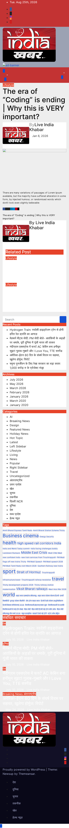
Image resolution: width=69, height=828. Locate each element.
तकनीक (14, 497)
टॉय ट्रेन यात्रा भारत (33, 601)
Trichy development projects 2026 (18, 585)
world (9, 594)
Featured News (20, 429)
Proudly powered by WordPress (24, 769)
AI (11, 416)
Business (12, 535)
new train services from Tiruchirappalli (38, 557)
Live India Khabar (41, 127)
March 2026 (18, 388)
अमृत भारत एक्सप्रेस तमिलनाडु (26, 596)
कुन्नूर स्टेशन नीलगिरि (17, 601)
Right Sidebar (19, 467)
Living (14, 455)
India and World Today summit (16, 548)
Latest (14, 442)
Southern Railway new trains (50, 566)
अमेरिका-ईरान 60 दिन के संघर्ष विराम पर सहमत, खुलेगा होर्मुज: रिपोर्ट (33, 701)
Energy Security (47, 536)
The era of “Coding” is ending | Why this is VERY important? (31, 267)
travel (58, 578)
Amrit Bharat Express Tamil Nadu (17, 530)
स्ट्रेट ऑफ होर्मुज (53, 613)
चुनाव (12, 493)
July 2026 (16, 379)
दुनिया (13, 505)
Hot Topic (16, 438)
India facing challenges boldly (44, 548)
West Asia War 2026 (57, 589)
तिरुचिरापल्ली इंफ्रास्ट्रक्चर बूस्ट (36, 605)
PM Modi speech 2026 (53, 562)
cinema (31, 535)
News (13, 459)
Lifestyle (8, 85)
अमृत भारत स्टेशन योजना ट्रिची (48, 596)
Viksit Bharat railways (32, 589)
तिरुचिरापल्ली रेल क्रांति (56, 605)
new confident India (11, 557)
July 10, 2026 (15, 639)
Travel (14, 471)
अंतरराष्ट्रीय (16, 480)
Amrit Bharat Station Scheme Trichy (49, 530)
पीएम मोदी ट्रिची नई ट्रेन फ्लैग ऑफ (43, 609)
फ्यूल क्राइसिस (26, 613)
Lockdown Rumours (11, 553)
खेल (12, 488)
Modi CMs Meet (55, 553)
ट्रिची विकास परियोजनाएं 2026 (13, 605)
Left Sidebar (18, 446)
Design (14, 425)
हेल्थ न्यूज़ (15, 518)
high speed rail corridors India (39, 543)
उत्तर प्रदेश (15, 484)
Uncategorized (20, 476)
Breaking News (20, 421)
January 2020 (19, 405)
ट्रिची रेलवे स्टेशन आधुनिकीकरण (52, 601)
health (9, 542)
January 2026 (19, 396)
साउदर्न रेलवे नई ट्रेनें (39, 613)
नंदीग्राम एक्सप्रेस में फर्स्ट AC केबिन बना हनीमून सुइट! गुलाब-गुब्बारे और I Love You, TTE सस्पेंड (34, 678)
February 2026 (19, 392)
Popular (15, 463)
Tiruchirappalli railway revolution (36, 580)
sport (9, 571)
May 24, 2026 (15, 709)
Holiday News (19, 433)
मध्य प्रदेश (15, 514)
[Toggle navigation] (8, 72)
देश (11, 510)
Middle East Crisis (34, 552)
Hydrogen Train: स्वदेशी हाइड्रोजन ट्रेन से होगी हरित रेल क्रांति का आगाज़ (33, 631)
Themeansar (27, 773)
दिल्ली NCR (16, 501)
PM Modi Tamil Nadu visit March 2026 (20, 566)
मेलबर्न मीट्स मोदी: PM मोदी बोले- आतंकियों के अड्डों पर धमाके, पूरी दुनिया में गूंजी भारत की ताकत (34, 653)
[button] (5, 75)
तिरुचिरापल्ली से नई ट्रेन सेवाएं (13, 609)
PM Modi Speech (34, 562)
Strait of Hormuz (29, 572)
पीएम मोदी (27, 609)
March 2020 (18, 400)
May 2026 (16, 384)
